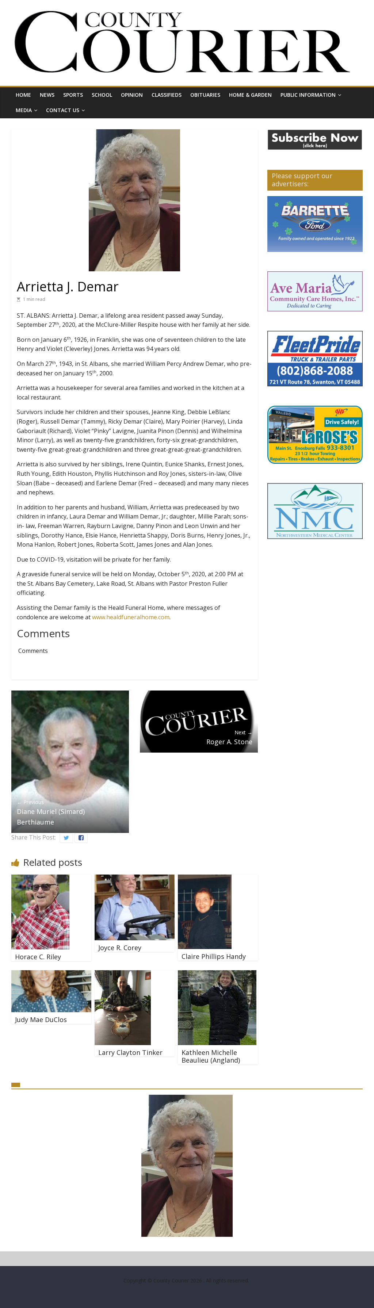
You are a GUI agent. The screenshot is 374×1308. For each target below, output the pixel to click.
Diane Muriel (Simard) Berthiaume (51, 812)
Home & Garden (250, 94)
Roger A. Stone (229, 737)
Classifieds (167, 94)
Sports (73, 94)
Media (24, 110)
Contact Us (62, 110)
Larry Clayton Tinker (130, 1052)
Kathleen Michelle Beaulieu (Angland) (211, 1056)
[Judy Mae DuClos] (51, 975)
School (102, 94)
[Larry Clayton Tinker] (123, 975)
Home (23, 94)
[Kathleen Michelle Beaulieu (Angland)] (217, 975)
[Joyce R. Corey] (135, 879)
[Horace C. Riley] (40, 879)
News (47, 94)
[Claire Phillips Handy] (205, 879)
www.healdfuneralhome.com (130, 617)
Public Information (308, 94)
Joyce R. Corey (119, 947)
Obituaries (205, 94)
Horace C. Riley (38, 956)
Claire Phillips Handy (214, 956)
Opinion (132, 94)
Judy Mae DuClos (41, 1019)
